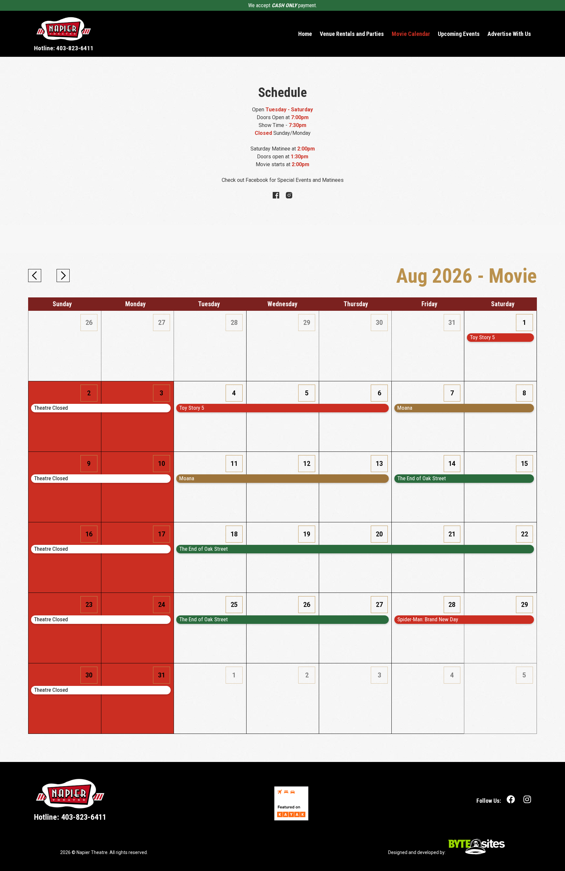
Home (305, 34)
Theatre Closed (51, 407)
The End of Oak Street (421, 478)
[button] (34, 275)
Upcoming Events (459, 34)
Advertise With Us (509, 34)
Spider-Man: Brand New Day (427, 619)
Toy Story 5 (191, 407)
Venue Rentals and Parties (352, 34)
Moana (404, 407)
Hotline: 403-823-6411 (64, 48)
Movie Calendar (411, 34)
